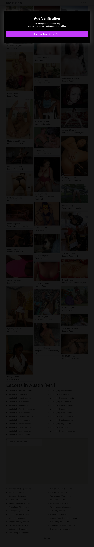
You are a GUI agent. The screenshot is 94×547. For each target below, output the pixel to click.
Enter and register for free (47, 34)
